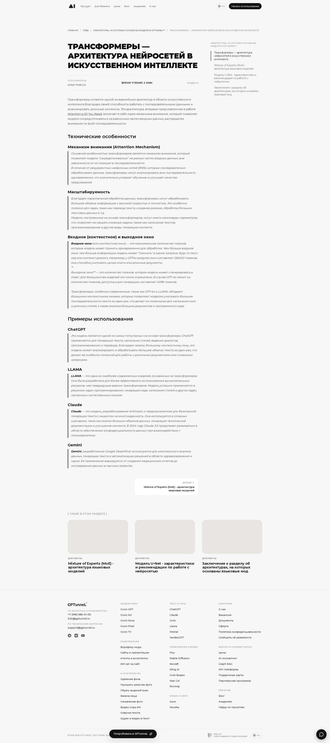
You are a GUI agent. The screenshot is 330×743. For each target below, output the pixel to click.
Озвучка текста (130, 712)
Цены (117, 6)
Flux (172, 652)
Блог (127, 6)
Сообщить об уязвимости (235, 637)
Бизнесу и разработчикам (235, 647)
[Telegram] (69, 635)
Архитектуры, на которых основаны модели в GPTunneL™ (129, 30)
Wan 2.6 (175, 680)
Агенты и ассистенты (134, 658)
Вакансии (225, 615)
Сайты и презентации (134, 652)
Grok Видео (177, 675)
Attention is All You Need (85, 114)
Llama (173, 626)
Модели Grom (129, 603)
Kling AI (174, 669)
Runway (175, 686)
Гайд (85, 30)
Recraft (174, 664)
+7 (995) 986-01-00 (79, 614)
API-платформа (228, 669)
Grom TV (125, 631)
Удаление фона (130, 679)
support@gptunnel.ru (81, 627)
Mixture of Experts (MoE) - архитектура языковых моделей (233, 67)
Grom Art (126, 615)
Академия (140, 6)
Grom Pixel (127, 626)
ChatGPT (175, 609)
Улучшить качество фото (136, 684)
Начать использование (245, 6)
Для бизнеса (102, 6)
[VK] (76, 635)
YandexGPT (177, 637)
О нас (152, 6)
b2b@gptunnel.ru (79, 618)
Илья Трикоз (77, 84)
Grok (173, 620)
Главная (73, 30)
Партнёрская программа (235, 680)
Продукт (85, 6)
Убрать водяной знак (134, 690)
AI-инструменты (130, 673)
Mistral (174, 631)
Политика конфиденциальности (240, 631)
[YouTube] (83, 635)
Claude (174, 615)
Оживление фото (131, 701)
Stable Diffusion (180, 658)
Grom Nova (127, 620)
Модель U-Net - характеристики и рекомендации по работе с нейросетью (235, 78)
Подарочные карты (231, 675)
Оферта (223, 626)
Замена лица (128, 695)
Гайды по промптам (231, 707)
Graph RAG (225, 664)
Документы (226, 620)
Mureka (174, 707)
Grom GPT (126, 609)
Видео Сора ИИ (130, 707)
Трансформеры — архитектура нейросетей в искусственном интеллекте (233, 56)
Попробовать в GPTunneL (131, 733)
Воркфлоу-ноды (130, 647)
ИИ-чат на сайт (130, 664)
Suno (173, 701)
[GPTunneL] (72, 6)
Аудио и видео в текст (135, 718)
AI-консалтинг (228, 658)
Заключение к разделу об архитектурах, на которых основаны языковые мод (236, 91)
